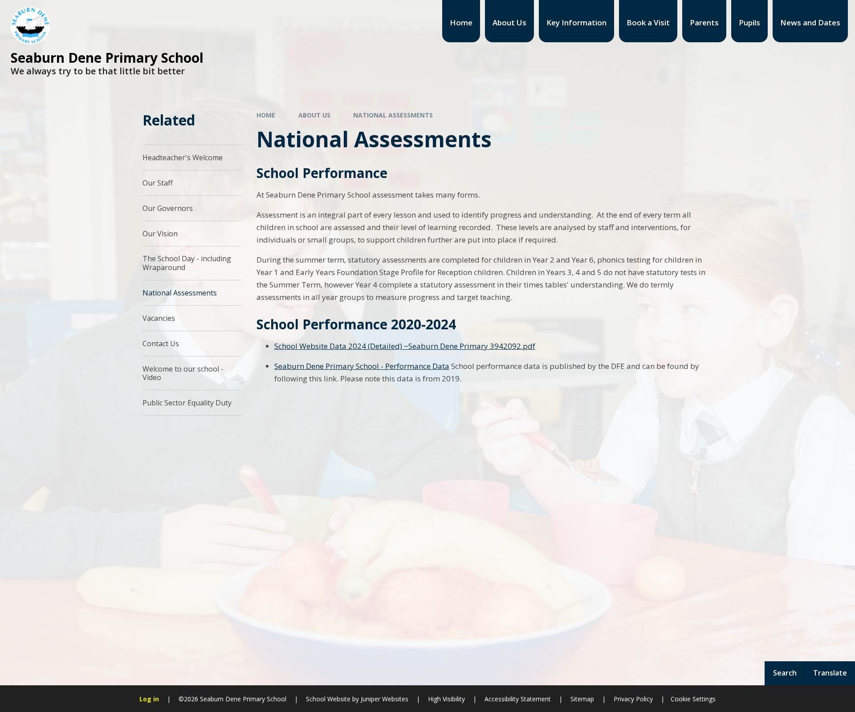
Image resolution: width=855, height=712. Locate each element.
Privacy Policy (633, 699)
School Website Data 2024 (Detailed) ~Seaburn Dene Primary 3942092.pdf (404, 346)
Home (265, 115)
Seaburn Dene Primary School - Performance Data (361, 366)
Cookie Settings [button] (693, 699)
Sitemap (582, 699)
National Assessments (393, 115)
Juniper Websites (383, 699)
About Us (314, 115)
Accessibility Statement (517, 699)
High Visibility (446, 699)
